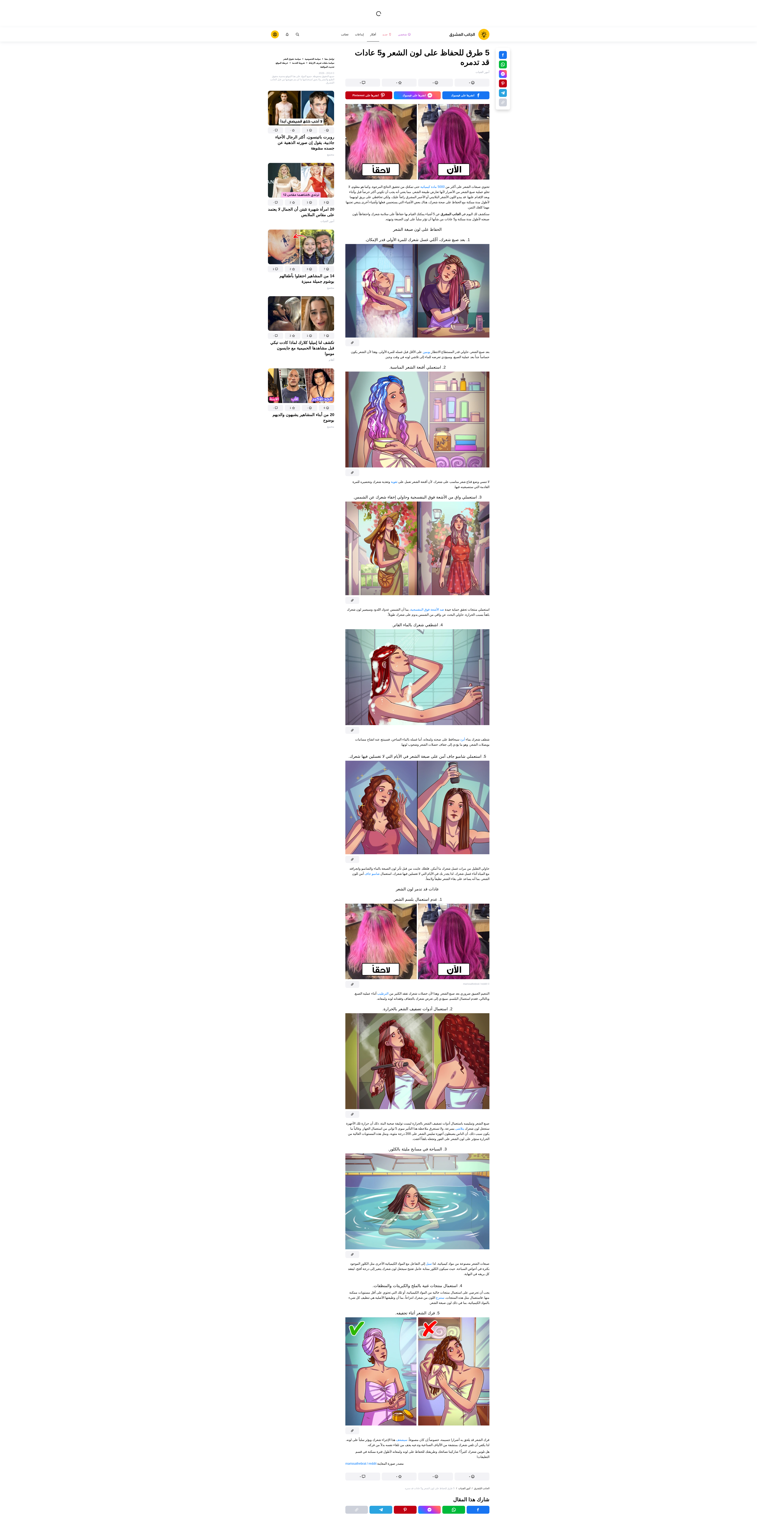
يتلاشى (459, 1128)
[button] (326, 130)
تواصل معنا (329, 59)
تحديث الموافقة (327, 67)
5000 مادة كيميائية (432, 186)
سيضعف (401, 1440)
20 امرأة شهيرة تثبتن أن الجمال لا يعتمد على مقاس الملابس (301, 212)
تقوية (394, 481)
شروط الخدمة (298, 63)
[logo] (469, 34)
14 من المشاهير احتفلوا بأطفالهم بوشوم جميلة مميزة (306, 279)
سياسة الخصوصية (313, 59)
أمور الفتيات (327, 221)
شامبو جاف (372, 873)
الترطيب (382, 993)
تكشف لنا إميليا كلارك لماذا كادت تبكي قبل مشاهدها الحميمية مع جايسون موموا (302, 348)
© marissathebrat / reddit (476, 984)
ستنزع (440, 1297)
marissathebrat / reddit (360, 1463)
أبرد (462, 739)
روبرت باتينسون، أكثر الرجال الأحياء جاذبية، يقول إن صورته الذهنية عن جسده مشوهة (304, 142)
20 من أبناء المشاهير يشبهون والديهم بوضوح (303, 417)
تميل (429, 1263)
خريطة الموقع (282, 63)
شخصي (402, 34)
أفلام (331, 359)
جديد (385, 34)
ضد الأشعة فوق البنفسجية (427, 609)
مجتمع (330, 154)
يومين (426, 352)
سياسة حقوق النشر (292, 59)
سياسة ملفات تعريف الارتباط (321, 63)
